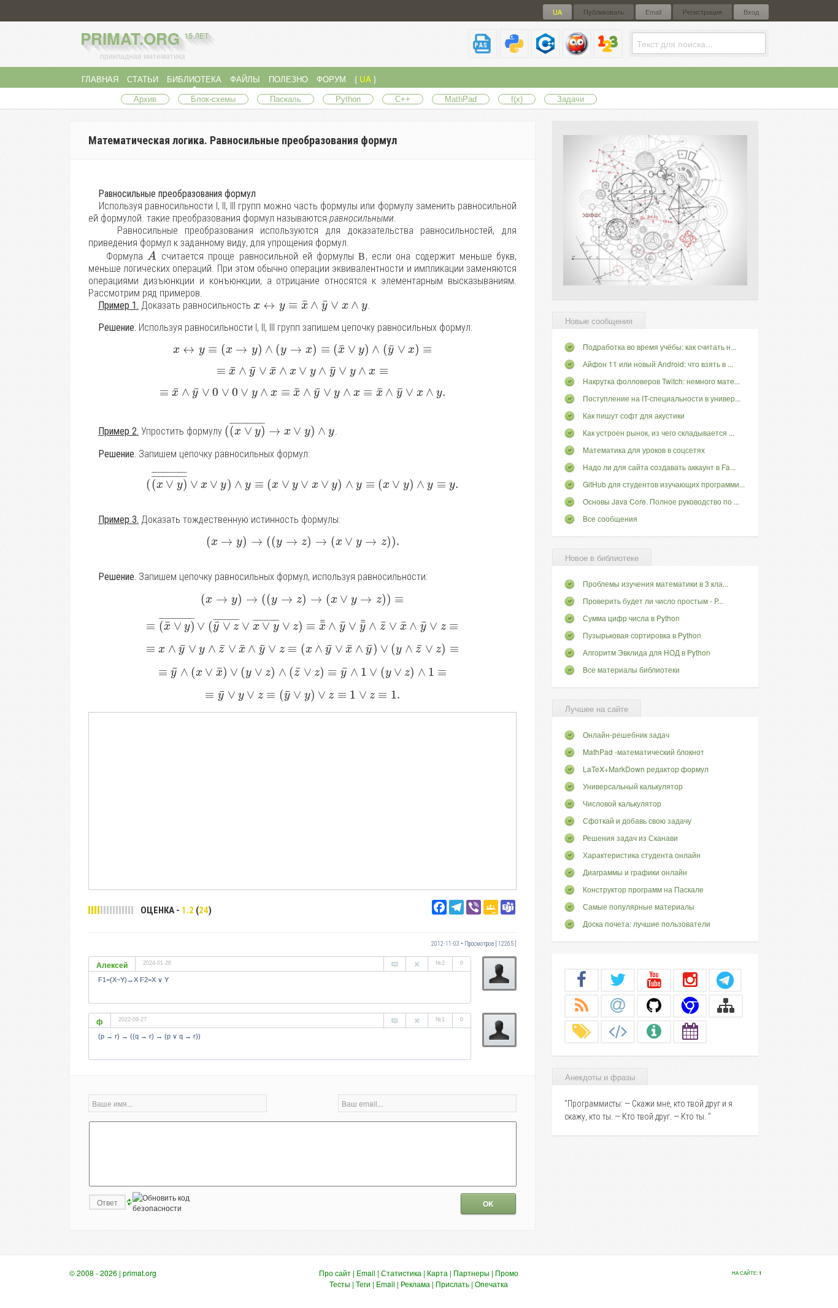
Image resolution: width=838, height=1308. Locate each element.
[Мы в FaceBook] (581, 979)
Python (348, 99)
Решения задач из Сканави (630, 837)
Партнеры (471, 1272)
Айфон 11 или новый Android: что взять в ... (658, 363)
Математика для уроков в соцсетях (644, 449)
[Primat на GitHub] (654, 1005)
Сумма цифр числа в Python (631, 618)
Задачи (570, 99)
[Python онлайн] (514, 53)
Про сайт (335, 1272)
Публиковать (603, 12)
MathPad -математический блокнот (643, 751)
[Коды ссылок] (618, 1031)
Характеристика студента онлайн (642, 854)
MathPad (461, 99)
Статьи (142, 79)
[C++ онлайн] (545, 53)
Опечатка (491, 1284)
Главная (100, 79)
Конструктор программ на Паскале (643, 889)
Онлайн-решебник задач (626, 734)
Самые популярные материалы (638, 906)
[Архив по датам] (690, 1031)
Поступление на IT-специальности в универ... (661, 398)
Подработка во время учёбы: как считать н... (659, 346)
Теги (363, 1284)
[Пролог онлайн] (576, 53)
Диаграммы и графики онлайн (635, 872)
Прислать (452, 1284)
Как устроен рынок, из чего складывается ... (658, 432)
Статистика (401, 1272)
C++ (402, 99)
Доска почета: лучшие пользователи (646, 923)
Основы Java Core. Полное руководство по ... (661, 501)
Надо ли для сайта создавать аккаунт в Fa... (659, 467)
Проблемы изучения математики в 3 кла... (655, 583)
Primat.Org (144, 38)
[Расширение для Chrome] (690, 1005)
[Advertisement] (302, 800)
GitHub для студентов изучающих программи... (664, 484)
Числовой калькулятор (622, 803)
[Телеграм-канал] (725, 979)
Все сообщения (610, 518)
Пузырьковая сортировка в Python (642, 635)
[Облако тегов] (581, 1031)
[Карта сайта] (726, 1005)
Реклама (415, 1284)
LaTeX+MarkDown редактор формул (646, 769)
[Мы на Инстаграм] (690, 979)
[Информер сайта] (654, 1031)
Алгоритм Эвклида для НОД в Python (646, 652)
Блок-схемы (213, 99)
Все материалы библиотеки (631, 669)
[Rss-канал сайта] (581, 1005)
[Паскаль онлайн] (483, 53)
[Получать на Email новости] (618, 1005)
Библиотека (194, 79)
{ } (365, 79)
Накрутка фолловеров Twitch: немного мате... (661, 381)
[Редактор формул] (608, 53)
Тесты (339, 1284)
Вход (751, 12)
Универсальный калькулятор (633, 786)
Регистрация (702, 12)
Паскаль (285, 99)
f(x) (517, 99)
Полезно (288, 79)
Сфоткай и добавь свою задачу (637, 820)
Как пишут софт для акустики (634, 415)
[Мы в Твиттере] (618, 979)
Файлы (245, 79)
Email (653, 12)
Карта (437, 1272)
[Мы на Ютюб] (654, 979)
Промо (506, 1272)
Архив (145, 99)
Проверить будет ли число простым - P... (653, 600)
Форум (331, 79)
